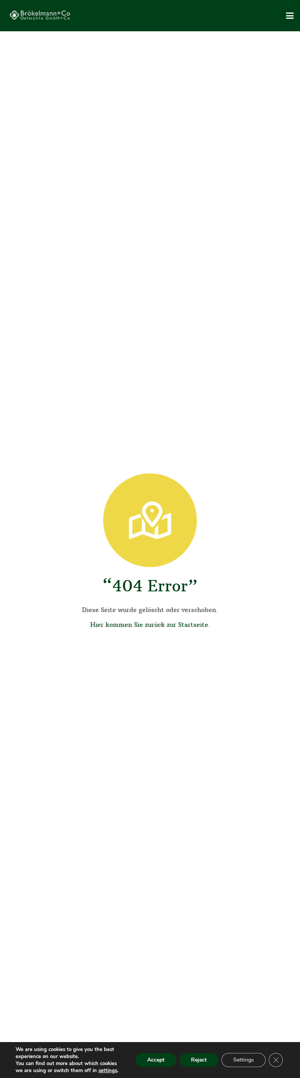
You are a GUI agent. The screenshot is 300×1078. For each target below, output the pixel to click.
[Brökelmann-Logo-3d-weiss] (41, 15)
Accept (155, 1060)
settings (107, 1070)
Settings (243, 1060)
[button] (290, 16)
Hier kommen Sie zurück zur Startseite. (150, 624)
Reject (199, 1060)
